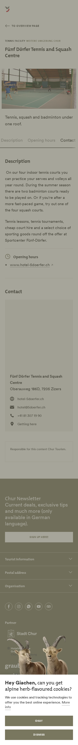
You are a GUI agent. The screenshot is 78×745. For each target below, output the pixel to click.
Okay (39, 720)
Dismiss (39, 734)
